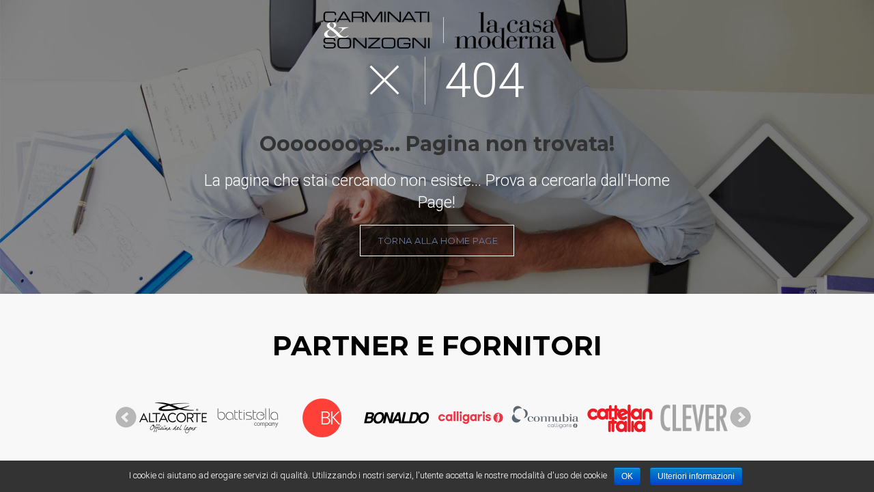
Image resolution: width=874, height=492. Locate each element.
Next (741, 417)
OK (627, 476)
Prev (126, 417)
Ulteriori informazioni (696, 476)
